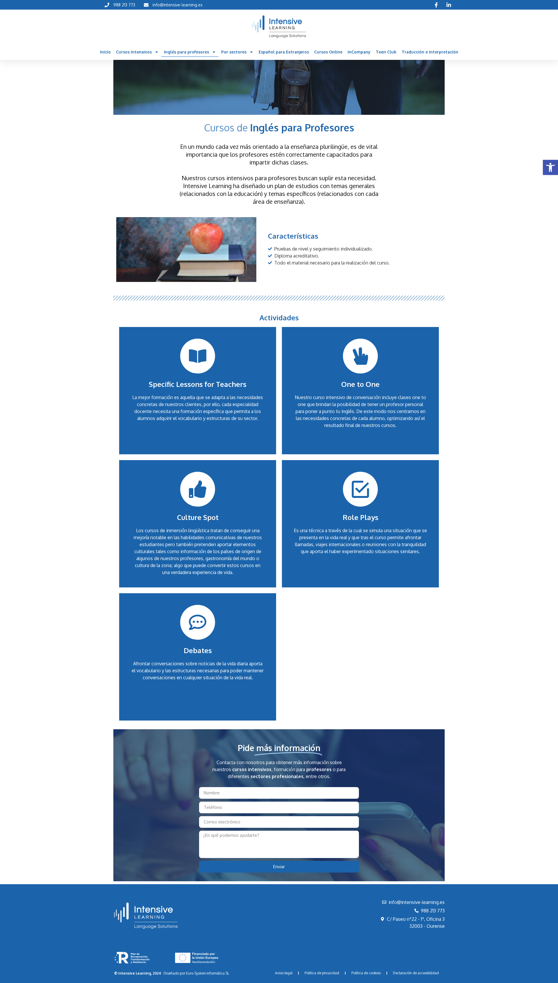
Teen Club (386, 51)
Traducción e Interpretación (430, 51)
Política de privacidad (322, 973)
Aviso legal (283, 973)
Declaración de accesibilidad (416, 973)
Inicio (105, 51)
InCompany (359, 51)
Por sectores (233, 51)
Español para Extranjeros (284, 51)
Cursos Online (328, 51)
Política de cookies (366, 973)
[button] (550, 167)
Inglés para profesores (186, 51)
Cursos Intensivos (134, 51)
